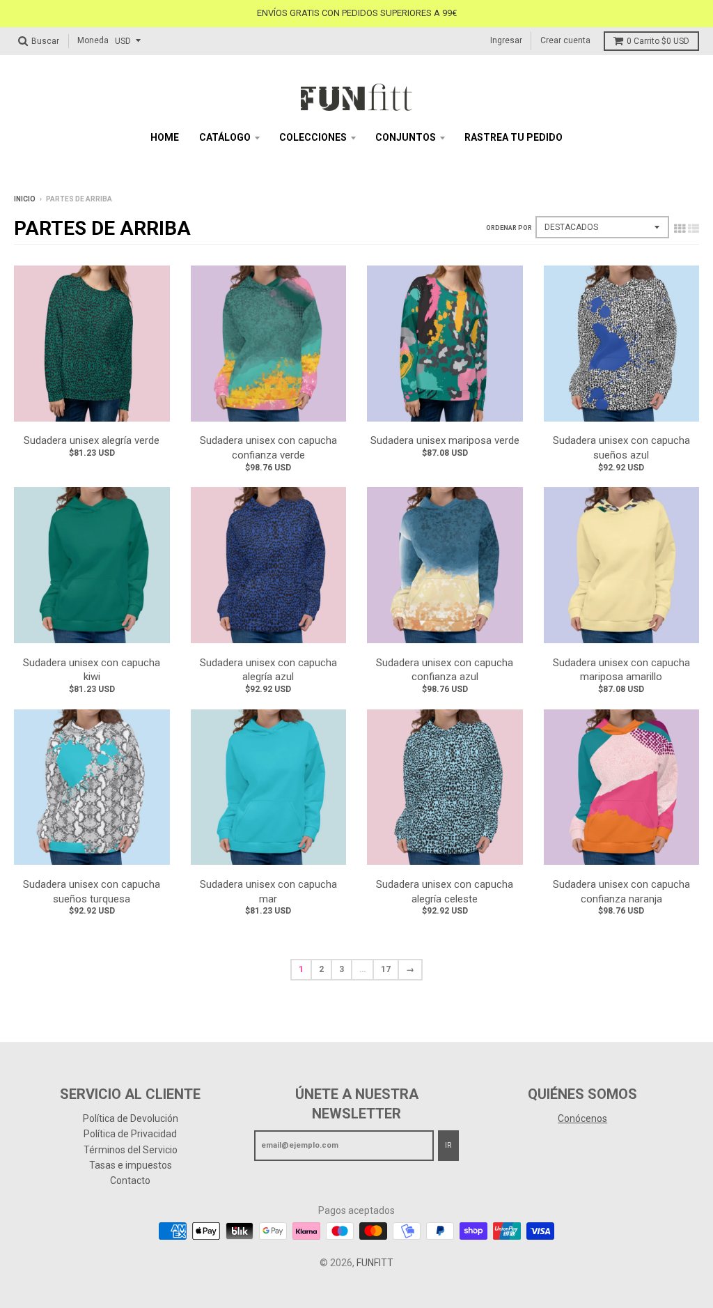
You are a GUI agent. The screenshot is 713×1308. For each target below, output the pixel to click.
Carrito (658, 41)
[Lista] (693, 229)
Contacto (130, 1180)
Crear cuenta (565, 40)
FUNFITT (374, 1262)
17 (386, 969)
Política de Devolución (130, 1118)
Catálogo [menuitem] (225, 137)
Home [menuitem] (164, 137)
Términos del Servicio (131, 1149)
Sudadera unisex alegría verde (91, 440)
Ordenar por (509, 227)
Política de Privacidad (130, 1133)
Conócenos (582, 1118)
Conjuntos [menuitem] (405, 137)
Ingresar (506, 40)
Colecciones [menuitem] (313, 137)
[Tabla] (679, 229)
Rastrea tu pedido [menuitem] (513, 137)
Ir (448, 1145)
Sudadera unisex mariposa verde (444, 440)
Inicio (25, 199)
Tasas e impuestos (130, 1165)
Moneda (93, 40)
